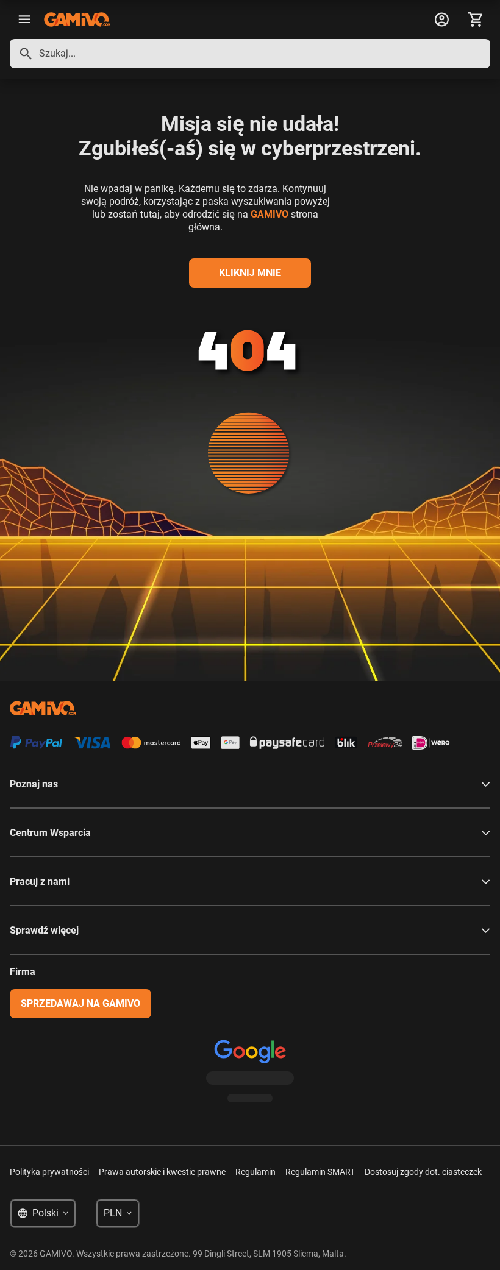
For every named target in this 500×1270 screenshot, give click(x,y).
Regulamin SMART (320, 1172)
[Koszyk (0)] (475, 19)
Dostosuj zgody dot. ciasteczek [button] (423, 1172)
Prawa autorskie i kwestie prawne (162, 1172)
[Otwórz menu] (24, 19)
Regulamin (255, 1172)
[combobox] (250, 53)
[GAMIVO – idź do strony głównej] (77, 19)
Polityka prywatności (49, 1172)
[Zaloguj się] (441, 19)
